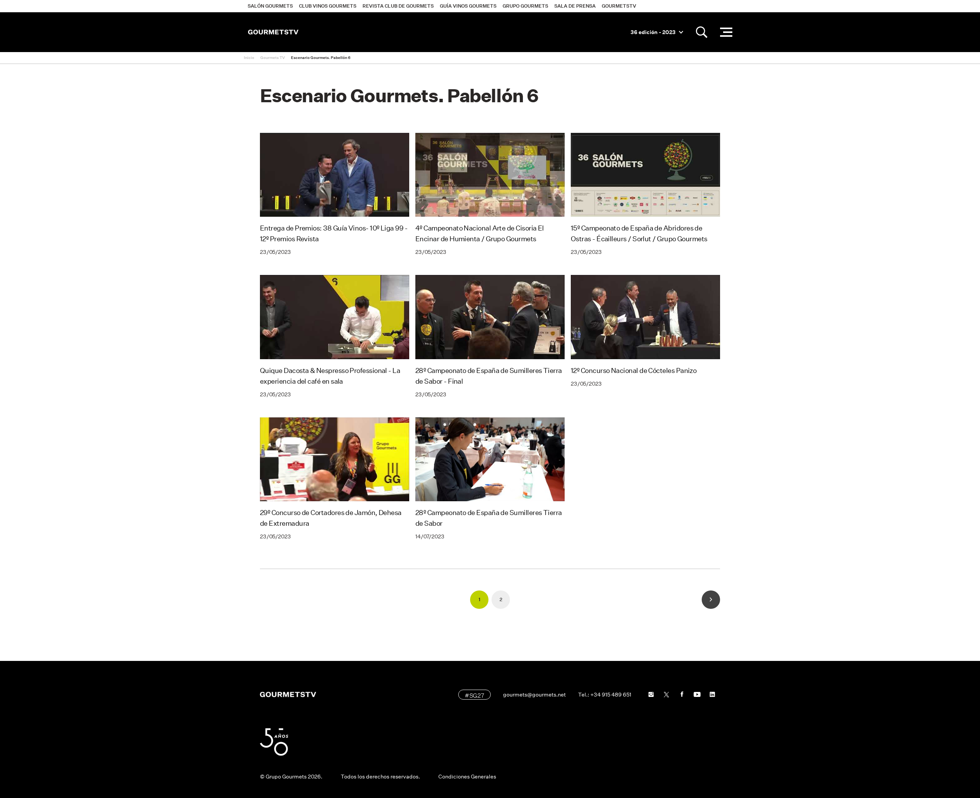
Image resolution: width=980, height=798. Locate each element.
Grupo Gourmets (525, 6)
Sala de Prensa (575, 6)
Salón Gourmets (270, 6)
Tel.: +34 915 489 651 (604, 694)
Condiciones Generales (467, 776)
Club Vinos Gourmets (327, 6)
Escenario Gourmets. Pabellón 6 (320, 57)
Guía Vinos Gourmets (468, 6)
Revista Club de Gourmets (398, 6)
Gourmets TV (272, 57)
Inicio (249, 57)
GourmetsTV (619, 6)
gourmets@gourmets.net (534, 694)
